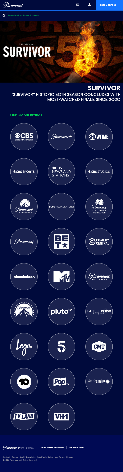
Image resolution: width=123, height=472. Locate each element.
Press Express (107, 5)
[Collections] (77, 5)
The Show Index (76, 448)
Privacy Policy (31, 457)
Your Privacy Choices (64, 457)
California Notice (45, 457)
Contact (6, 457)
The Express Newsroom (52, 448)
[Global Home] (13, 5)
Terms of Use (17, 457)
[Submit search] (4, 15)
